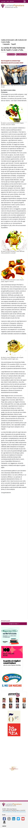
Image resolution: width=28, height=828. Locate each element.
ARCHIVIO (11, 1)
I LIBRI (7, 1)
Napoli (13, 44)
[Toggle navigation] (24, 1)
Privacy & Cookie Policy (7, 811)
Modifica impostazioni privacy (19, 811)
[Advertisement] (14, 23)
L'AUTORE (3, 1)
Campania (6, 44)
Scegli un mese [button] (13, 623)
